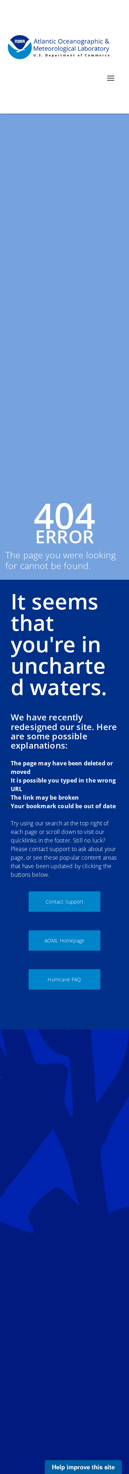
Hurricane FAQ (64, 979)
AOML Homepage (64, 940)
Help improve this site (83, 1467)
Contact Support (64, 901)
